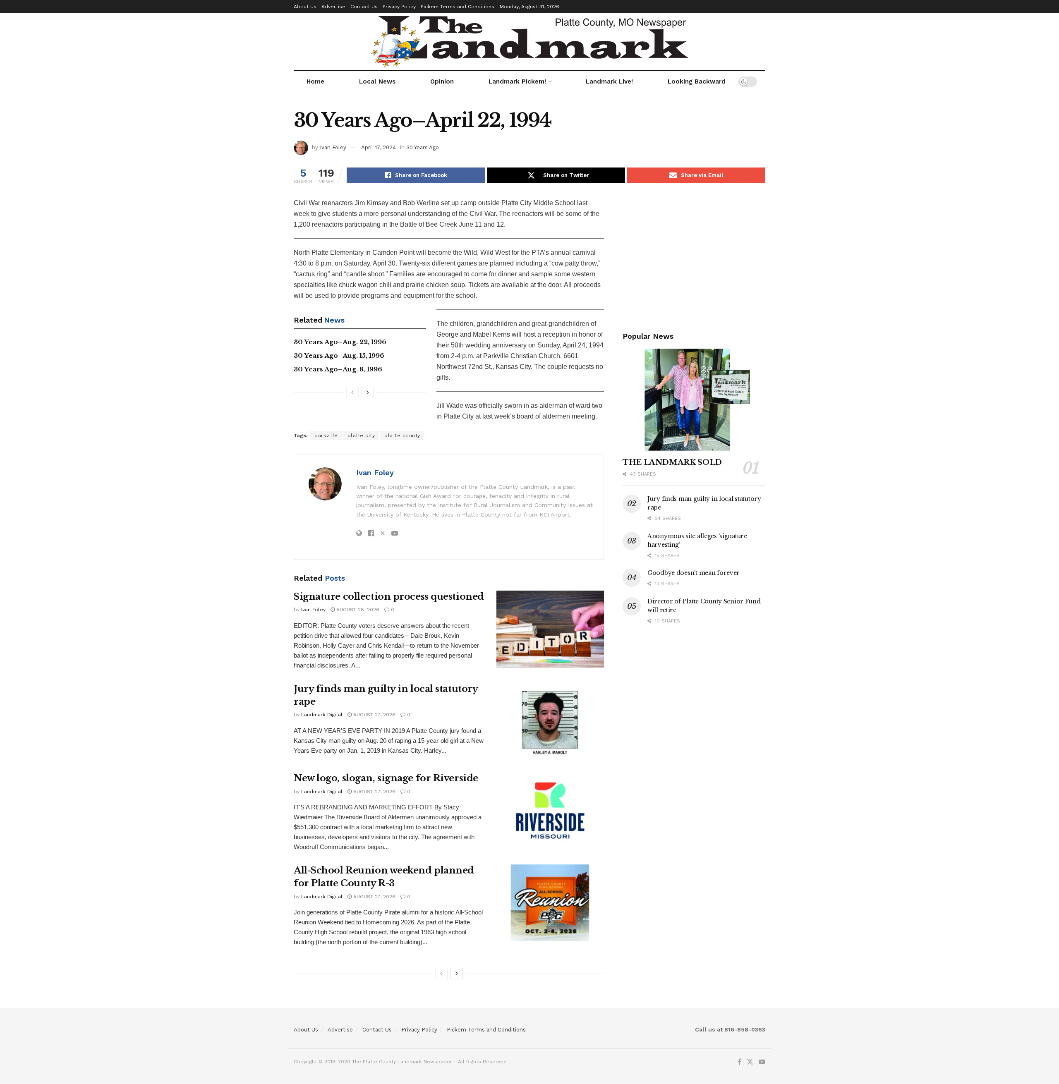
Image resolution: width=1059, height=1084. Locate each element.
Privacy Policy (399, 7)
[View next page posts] (368, 392)
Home (315, 81)
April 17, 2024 (378, 147)
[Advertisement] (694, 255)
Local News (377, 81)
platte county (402, 435)
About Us (305, 7)
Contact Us (364, 7)
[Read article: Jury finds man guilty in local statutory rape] (550, 721)
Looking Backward (697, 81)
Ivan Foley (333, 147)
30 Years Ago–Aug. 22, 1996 (340, 342)
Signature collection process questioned (389, 596)
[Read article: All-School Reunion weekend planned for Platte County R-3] (550, 902)
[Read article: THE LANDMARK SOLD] (694, 400)
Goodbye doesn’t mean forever (693, 573)
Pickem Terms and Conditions (457, 7)
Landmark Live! (609, 81)
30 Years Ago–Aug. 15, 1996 (339, 355)
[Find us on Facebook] (739, 1062)
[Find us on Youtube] (762, 1062)
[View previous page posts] (352, 392)
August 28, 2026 (357, 610)
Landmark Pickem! (517, 81)
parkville (326, 435)
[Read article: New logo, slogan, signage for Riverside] (550, 810)
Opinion (442, 81)
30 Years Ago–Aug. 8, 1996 (338, 369)
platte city (361, 435)
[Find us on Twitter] (750, 1062)
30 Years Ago (422, 147)
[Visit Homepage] (529, 41)
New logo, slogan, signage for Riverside (386, 778)
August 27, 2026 (373, 715)
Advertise (333, 7)
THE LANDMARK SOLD (672, 462)
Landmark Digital (322, 715)
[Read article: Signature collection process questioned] (550, 629)
